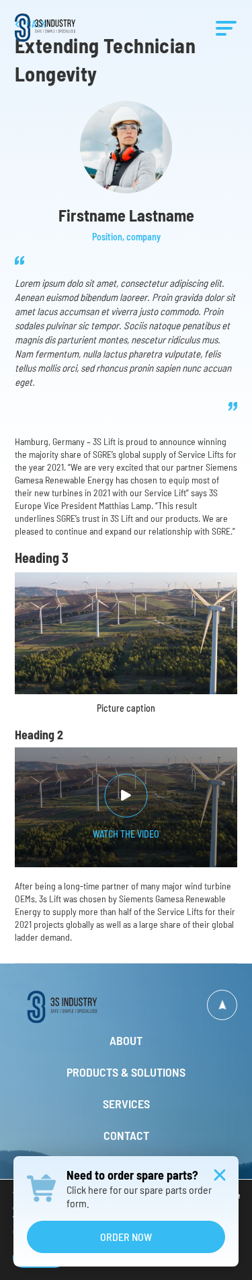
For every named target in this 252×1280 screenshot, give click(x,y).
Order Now (126, 1236)
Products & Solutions (126, 1072)
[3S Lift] (70, 1006)
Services (126, 1104)
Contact (126, 1135)
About (126, 1040)
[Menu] (226, 27)
